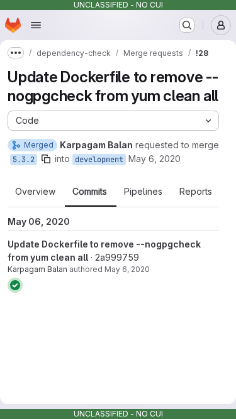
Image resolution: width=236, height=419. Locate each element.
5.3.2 (24, 160)
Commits (89, 192)
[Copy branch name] (45, 158)
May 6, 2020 (154, 158)
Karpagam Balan (37, 269)
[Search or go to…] (186, 25)
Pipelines (143, 192)
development (99, 160)
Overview (35, 192)
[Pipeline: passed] (15, 285)
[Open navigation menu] (36, 25)
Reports (195, 192)
